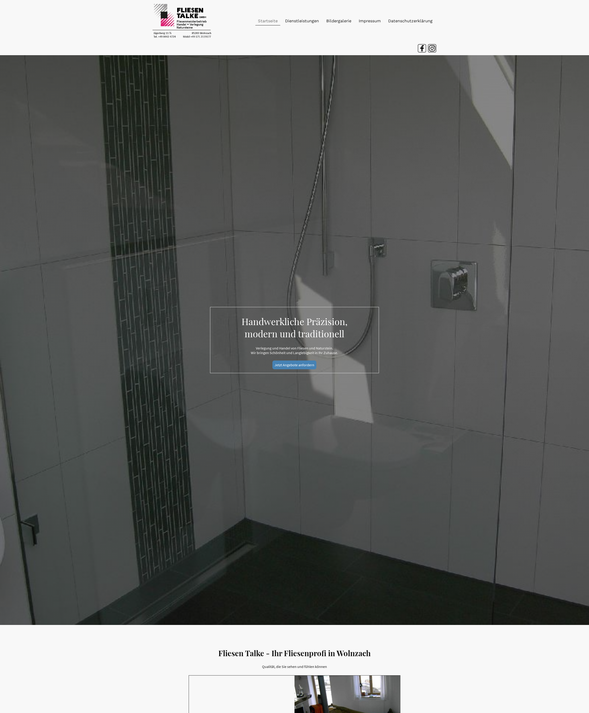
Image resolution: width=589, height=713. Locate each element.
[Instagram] (432, 48)
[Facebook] (422, 48)
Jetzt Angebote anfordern (294, 365)
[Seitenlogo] (182, 21)
